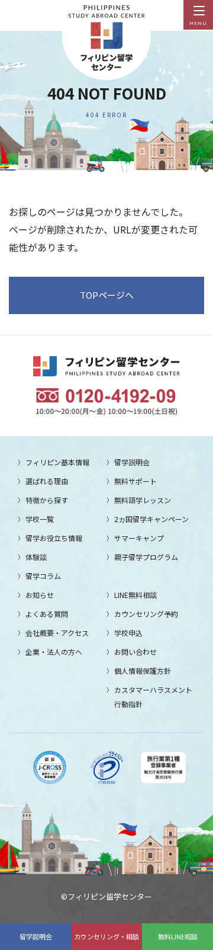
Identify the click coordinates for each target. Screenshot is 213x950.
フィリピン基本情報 (57, 462)
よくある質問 (46, 614)
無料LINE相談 (178, 936)
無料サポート (135, 481)
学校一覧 (39, 519)
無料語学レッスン (142, 500)
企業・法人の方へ (53, 652)
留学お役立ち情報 (53, 538)
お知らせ (39, 595)
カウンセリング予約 (146, 614)
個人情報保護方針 (142, 671)
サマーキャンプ (139, 538)
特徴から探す (46, 500)
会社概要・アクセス (57, 633)
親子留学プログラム (146, 557)
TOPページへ (107, 295)
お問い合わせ (135, 652)
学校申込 (128, 633)
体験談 (36, 557)
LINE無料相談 (135, 595)
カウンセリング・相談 (106, 936)
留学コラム (43, 576)
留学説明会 (36, 936)
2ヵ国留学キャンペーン (151, 519)
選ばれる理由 (46, 481)
